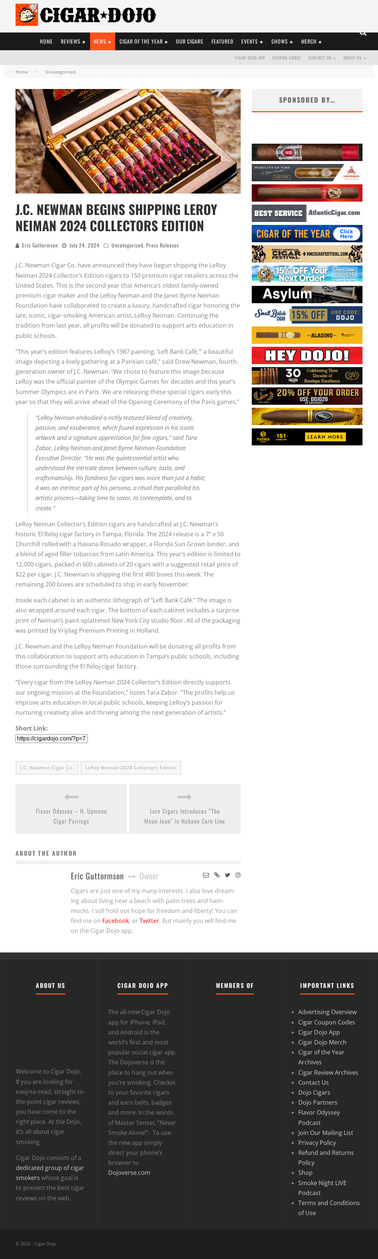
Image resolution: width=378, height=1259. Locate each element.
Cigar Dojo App (250, 58)
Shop (305, 1173)
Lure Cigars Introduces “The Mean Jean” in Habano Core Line (184, 816)
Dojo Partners (317, 1102)
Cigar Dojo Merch (322, 1042)
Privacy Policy (317, 1143)
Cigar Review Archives (328, 1072)
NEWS (100, 41)
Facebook (115, 921)
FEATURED (222, 41)
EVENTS (249, 41)
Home (22, 72)
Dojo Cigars (314, 1092)
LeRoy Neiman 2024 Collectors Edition (130, 767)
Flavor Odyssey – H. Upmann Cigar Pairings (71, 816)
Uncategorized (127, 245)
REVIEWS (70, 41)
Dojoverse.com (129, 1173)
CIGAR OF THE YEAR (141, 41)
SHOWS (279, 41)
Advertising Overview (327, 1012)
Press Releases (162, 245)
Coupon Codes (286, 58)
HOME (46, 41)
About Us (352, 58)
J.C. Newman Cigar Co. (47, 767)
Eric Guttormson (40, 245)
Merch (309, 41)
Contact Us (319, 58)
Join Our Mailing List (325, 1133)
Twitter (149, 921)
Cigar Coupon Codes (326, 1022)
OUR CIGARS (189, 41)
